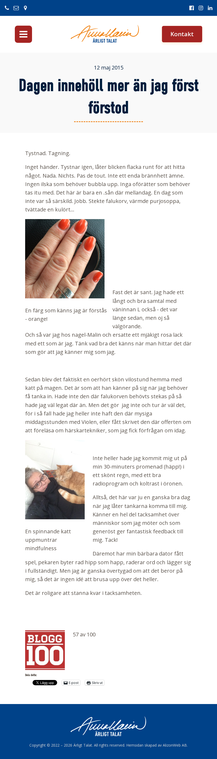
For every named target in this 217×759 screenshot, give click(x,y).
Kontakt (182, 34)
